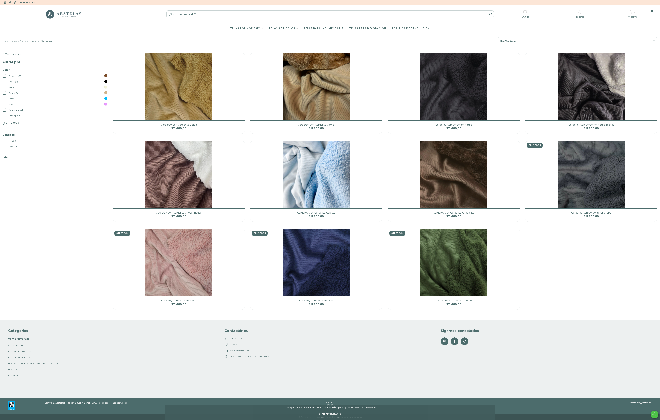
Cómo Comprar (16, 345)
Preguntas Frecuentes (19, 357)
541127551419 (236, 338)
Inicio (5, 41)
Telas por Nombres (246, 28)
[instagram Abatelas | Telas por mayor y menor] (5, 2)
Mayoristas (27, 2)
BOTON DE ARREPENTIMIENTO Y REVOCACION (33, 363)
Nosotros (12, 369)
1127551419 (234, 344)
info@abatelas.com (239, 350)
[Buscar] (490, 14)
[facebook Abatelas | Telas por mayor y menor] (10, 2)
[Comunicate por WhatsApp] (654, 414)
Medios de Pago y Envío (19, 351)
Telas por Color (282, 28)
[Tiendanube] (641, 403)
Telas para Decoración (367, 28)
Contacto (13, 375)
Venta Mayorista (18, 338)
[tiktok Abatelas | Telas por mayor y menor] (15, 2)
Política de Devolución (411, 28)
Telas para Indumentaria (324, 28)
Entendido (330, 414)
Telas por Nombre (19, 41)
